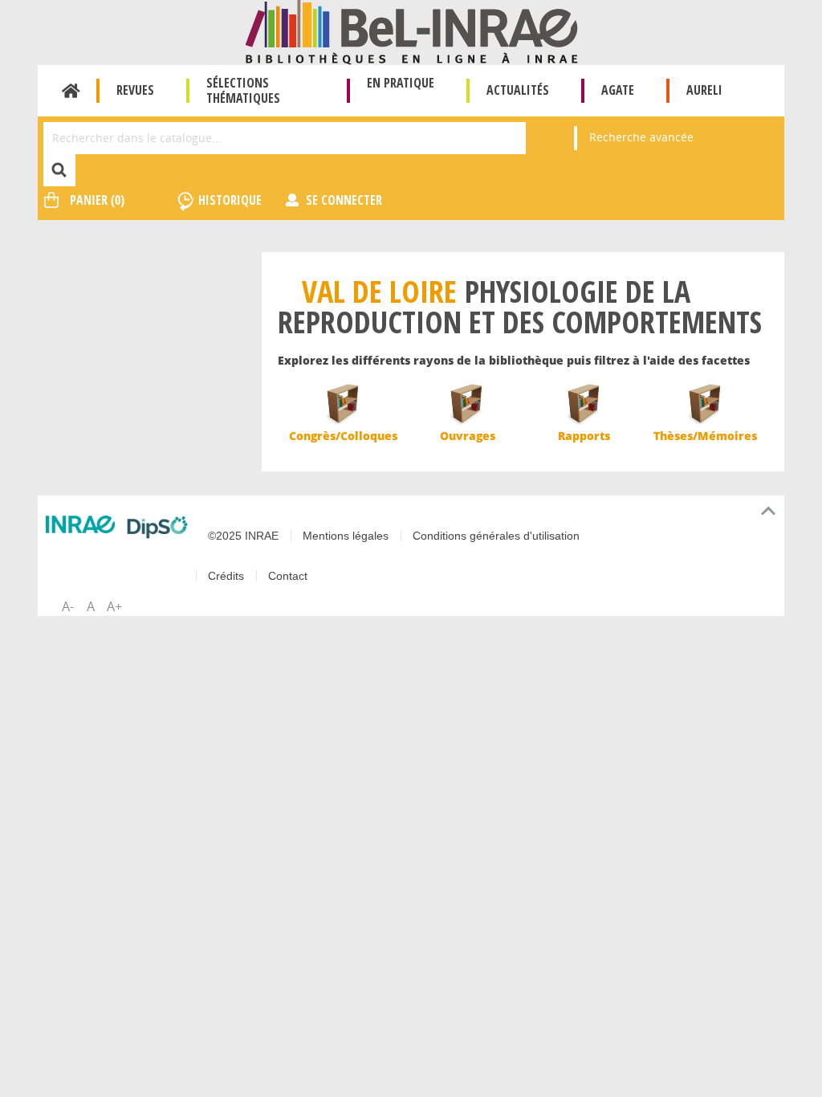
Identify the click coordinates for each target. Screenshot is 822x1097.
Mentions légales (346, 535)
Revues (135, 90)
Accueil (71, 91)
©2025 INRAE (243, 535)
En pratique (400, 83)
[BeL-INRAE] (411, 31)
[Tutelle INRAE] (80, 524)
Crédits (226, 575)
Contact (287, 575)
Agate (617, 90)
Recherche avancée (641, 137)
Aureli (704, 90)
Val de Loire (379, 291)
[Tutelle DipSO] (157, 527)
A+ (114, 606)
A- (68, 606)
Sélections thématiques (243, 90)
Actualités (517, 90)
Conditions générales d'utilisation (496, 535)
